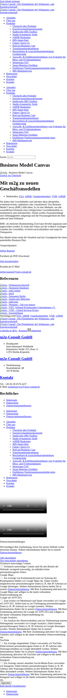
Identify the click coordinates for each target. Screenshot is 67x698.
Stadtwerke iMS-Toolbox (24, 31)
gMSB (28, 196)
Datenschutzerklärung (11, 552)
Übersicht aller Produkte (24, 26)
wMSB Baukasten (21, 37)
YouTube (4, 640)
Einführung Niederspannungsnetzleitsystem (33, 68)
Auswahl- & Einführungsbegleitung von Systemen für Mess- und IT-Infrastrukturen (39, 58)
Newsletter (11, 76)
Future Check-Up (21, 43)
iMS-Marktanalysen (22, 71)
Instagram (5, 660)
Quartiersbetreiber (41, 196)
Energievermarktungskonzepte (27, 29)
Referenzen (11, 73)
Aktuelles (11, 17)
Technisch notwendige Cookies (15, 563)
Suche (3, 157)
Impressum (11, 400)
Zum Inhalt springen (10, 1)
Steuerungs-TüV (20, 62)
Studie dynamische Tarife (24, 34)
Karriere (10, 79)
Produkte (10, 23)
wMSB (61, 196)
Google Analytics (8, 617)
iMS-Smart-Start (20, 40)
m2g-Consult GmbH (16, 337)
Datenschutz (12, 402)
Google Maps (6, 575)
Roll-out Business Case (23, 45)
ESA (21, 196)
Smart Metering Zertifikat (24, 65)
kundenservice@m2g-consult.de (24, 386)
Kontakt (10, 82)
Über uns (10, 20)
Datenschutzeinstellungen (18, 405)
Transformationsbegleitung (25, 48)
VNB (54, 196)
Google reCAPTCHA (11, 597)
